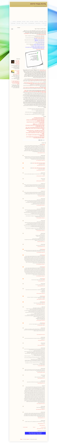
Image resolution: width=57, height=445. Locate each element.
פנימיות (28, 21)
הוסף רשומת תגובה (42, 425)
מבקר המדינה (18, 23)
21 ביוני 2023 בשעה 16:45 (41, 378)
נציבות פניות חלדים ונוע (40, 49)
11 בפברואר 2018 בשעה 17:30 (40, 205)
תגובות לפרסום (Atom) (40, 428)
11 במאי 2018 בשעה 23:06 (41, 241)
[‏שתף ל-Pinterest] (38, 140)
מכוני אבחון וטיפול (38, 23)
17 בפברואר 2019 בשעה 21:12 (40, 264)
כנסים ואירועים (13, 23)
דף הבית (45, 21)
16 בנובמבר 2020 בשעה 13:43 (41, 293)
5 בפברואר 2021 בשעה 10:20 (41, 299)
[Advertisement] (28, 13)
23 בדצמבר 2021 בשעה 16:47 (41, 304)
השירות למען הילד (44, 23)
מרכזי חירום (23, 21)
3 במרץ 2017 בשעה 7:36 (41, 188)
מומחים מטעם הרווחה (31, 23)
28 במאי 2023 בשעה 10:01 (41, 372)
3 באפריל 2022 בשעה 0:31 (41, 325)
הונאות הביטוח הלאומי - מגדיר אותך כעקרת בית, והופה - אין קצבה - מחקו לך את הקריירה (17, 62)
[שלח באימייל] (42, 140)
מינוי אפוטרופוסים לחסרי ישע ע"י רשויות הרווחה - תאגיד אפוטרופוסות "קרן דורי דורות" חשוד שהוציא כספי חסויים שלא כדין (15, 82)
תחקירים (26, 23)
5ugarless (27, 439)
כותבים (22, 23)
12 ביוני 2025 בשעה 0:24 (41, 417)
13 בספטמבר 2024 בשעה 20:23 (40, 409)
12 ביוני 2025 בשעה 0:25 (41, 423)
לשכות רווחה (31, 21)
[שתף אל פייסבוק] (39, 140)
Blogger (21, 439)
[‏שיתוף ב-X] (40, 140)
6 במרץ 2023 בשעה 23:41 (41, 345)
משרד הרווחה (41, 21)
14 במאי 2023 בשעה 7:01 (41, 365)
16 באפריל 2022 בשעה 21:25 (41, 334)
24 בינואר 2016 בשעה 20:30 (41, 165)
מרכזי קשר (14, 21)
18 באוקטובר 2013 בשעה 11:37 (40, 160)
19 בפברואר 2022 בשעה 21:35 (40, 320)
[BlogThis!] (41, 140)
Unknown (43, 144)
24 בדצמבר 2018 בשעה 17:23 (41, 252)
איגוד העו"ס (36, 21)
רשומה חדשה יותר (43, 427)
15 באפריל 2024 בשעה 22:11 (41, 403)
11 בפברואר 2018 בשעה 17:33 (40, 230)
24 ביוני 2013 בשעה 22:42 (41, 152)
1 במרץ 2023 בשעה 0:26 (41, 340)
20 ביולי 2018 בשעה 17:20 (41, 246)
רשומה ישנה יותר (25, 427)
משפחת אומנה (19, 21)
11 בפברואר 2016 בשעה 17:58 (40, 170)
